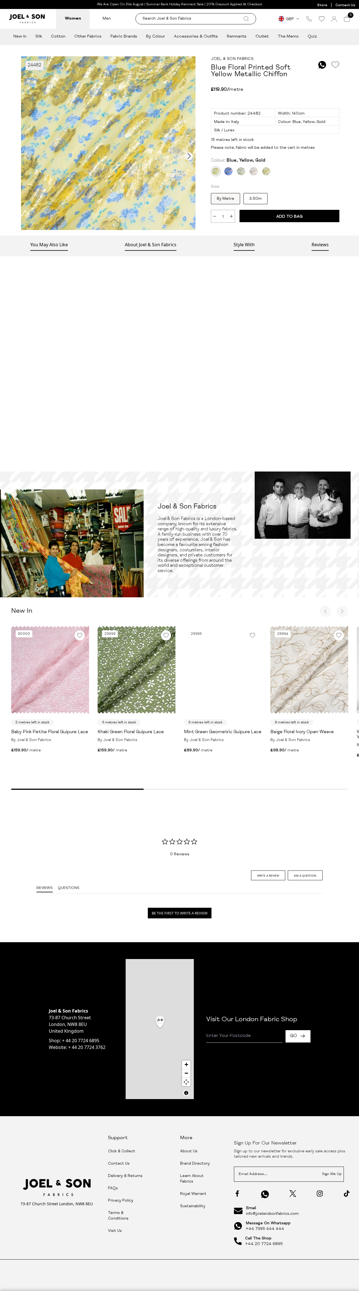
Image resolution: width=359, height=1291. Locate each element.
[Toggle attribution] (186, 1093)
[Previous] (325, 611)
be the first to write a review (180, 913)
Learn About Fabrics (192, 1179)
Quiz (312, 36)
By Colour (155, 36)
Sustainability (192, 1206)
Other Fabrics (88, 36)
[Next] (342, 611)
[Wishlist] (322, 19)
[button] (160, 1022)
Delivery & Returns (125, 1176)
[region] (160, 1029)
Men (107, 19)
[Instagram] (319, 1193)
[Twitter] (292, 1193)
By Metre (225, 199)
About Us (188, 1151)
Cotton (58, 36)
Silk (38, 36)
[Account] (334, 19)
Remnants (237, 36)
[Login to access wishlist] (335, 65)
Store (322, 5)
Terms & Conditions (118, 1216)
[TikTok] (346, 1193)
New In (19, 36)
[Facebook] (237, 1193)
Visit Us (115, 1231)
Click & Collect (121, 1151)
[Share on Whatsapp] (322, 65)
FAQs (113, 1188)
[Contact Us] (309, 19)
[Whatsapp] (265, 1194)
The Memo (288, 36)
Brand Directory (195, 1164)
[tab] (268, 875)
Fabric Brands (124, 36)
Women (73, 19)
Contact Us (345, 5)
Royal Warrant (193, 1194)
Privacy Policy (120, 1201)
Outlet (262, 36)
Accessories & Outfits (196, 36)
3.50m (255, 199)
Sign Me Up (332, 1174)
